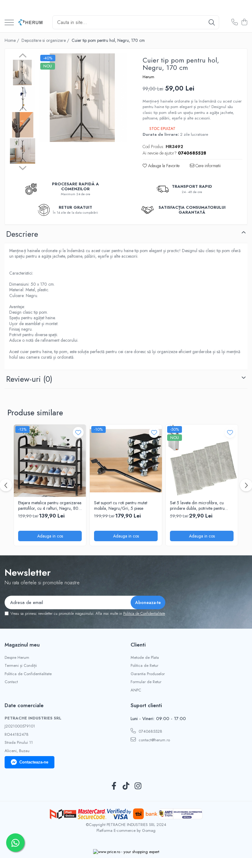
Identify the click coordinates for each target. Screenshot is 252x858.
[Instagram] (138, 786)
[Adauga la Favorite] (78, 432)
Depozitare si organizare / (46, 40)
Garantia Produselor (148, 674)
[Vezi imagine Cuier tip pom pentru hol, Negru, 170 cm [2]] (22, 125)
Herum (148, 77)
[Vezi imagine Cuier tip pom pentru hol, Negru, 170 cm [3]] (22, 151)
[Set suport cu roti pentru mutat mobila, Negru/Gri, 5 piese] (126, 461)
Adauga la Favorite (163, 166)
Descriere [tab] (22, 234)
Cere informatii (207, 166)
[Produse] (9, 23)
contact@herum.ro (153, 740)
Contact (11, 682)
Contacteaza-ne (33, 762)
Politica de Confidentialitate (144, 613)
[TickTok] (126, 786)
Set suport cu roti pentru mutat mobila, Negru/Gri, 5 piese (120, 505)
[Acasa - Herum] (30, 22)
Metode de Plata (145, 657)
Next (22, 167)
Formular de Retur (146, 682)
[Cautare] (211, 22)
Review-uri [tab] (29, 379)
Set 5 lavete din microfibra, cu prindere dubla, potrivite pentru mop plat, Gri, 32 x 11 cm (197, 505)
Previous (22, 56)
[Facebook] (114, 786)
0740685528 (149, 731)
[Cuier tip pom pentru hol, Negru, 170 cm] (83, 97)
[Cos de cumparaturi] (244, 22)
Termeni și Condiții (21, 665)
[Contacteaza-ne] (234, 22)
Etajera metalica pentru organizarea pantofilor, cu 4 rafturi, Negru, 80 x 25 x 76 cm (49, 505)
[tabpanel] (83, 97)
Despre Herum (17, 657)
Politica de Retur (144, 665)
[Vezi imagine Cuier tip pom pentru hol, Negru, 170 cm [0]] (22, 72)
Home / (12, 40)
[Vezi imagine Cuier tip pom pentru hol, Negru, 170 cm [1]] (22, 98)
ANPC (136, 690)
